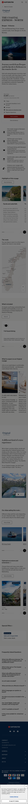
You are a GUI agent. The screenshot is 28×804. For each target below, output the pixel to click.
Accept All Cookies (14, 801)
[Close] (26, 786)
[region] (14, 794)
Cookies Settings (14, 796)
